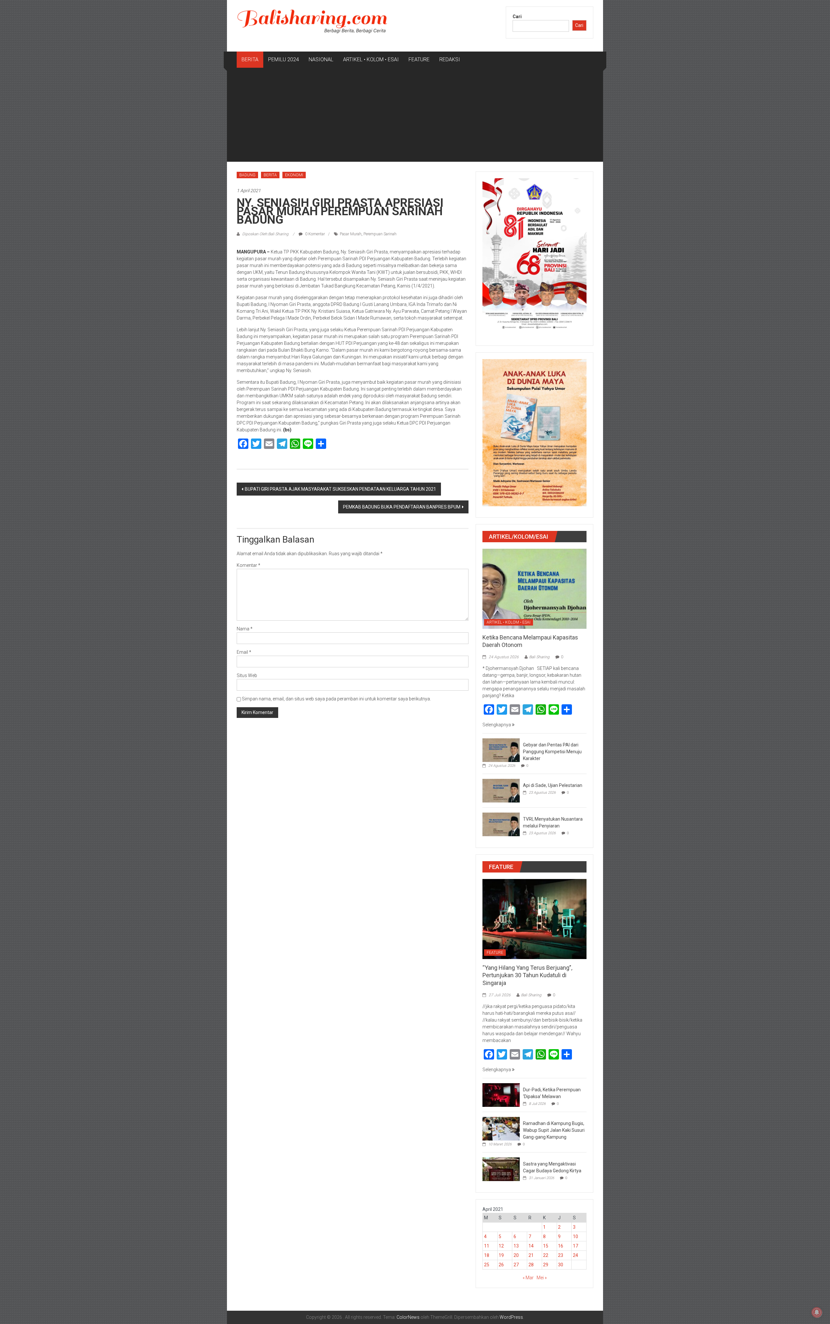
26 (501, 1264)
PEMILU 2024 (283, 59)
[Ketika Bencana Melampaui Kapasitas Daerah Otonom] (534, 588)
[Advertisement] (415, 116)
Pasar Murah (351, 234)
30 (560, 1264)
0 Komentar (314, 234)
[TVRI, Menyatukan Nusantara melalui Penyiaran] (501, 824)
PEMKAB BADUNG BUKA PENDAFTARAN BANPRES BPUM (401, 507)
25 (486, 1264)
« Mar (528, 1277)
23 (560, 1255)
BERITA (250, 59)
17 (575, 1245)
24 (575, 1255)
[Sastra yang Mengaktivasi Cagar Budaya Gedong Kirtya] (501, 1168)
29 (545, 1264)
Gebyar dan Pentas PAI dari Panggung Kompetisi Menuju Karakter (552, 751)
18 (486, 1255)
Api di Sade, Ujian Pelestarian (552, 785)
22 (545, 1255)
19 (501, 1255)
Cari (517, 16)
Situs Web (247, 675)
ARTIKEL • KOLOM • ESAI (371, 59)
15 (545, 1245)
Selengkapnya (497, 724)
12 (501, 1245)
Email (244, 652)
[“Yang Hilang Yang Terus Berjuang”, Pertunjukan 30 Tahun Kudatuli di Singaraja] (534, 918)
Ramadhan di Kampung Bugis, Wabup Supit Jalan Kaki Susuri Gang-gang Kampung (554, 1130)
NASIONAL (321, 59)
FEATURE (419, 59)
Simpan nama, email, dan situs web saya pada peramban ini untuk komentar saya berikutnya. (336, 698)
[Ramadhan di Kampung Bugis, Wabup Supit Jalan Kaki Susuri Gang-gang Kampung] (501, 1128)
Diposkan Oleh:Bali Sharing (265, 234)
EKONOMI (294, 175)
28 (531, 1264)
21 (531, 1255)
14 (531, 1245)
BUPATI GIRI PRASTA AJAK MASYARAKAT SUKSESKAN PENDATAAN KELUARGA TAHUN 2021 (340, 489)
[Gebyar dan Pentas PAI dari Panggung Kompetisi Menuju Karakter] (501, 750)
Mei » (542, 1277)
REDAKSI (449, 59)
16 (560, 1245)
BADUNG (247, 175)
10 (575, 1236)
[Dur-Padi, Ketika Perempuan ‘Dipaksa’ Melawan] (501, 1094)
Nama (245, 628)
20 (516, 1255)
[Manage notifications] (817, 1312)
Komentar (248, 565)
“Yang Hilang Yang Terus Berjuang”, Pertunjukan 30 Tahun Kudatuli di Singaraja (527, 975)
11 (486, 1245)
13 (516, 1245)
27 (516, 1264)
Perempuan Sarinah (380, 234)
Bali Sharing (539, 657)
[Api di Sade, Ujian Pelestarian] (501, 790)
